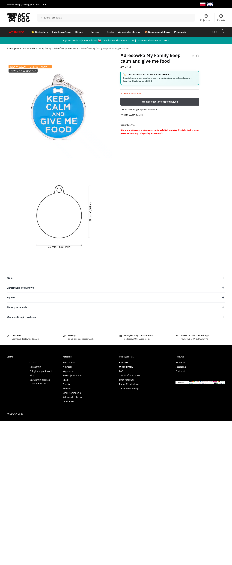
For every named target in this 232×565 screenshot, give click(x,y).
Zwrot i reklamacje (129, 388)
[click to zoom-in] (59, 105)
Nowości (67, 366)
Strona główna (14, 48)
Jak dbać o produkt (129, 375)
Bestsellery (68, 362)
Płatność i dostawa (129, 384)
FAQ (121, 371)
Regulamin (35, 366)
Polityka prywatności (41, 371)
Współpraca (126, 366)
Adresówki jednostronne (66, 48)
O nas (33, 362)
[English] (210, 4)
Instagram (181, 366)
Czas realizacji (126, 379)
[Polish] (202, 4)
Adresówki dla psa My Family (37, 48)
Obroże (67, 384)
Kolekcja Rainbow (72, 375)
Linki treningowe (72, 392)
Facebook (180, 362)
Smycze (67, 388)
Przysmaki (68, 401)
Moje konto (205, 20)
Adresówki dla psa (73, 397)
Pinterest (180, 371)
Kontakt (221, 20)
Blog (32, 375)
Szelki (66, 379)
